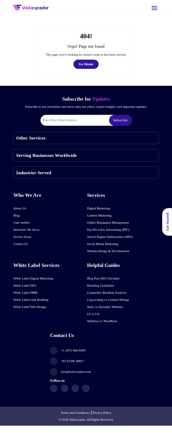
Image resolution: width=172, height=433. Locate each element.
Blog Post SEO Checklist (103, 278)
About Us (19, 208)
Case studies (21, 222)
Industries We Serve (26, 229)
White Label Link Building (30, 299)
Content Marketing (99, 215)
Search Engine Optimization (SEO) (110, 236)
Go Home (86, 64)
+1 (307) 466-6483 (73, 350)
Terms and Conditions (75, 412)
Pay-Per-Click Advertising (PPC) (108, 229)
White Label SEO (24, 285)
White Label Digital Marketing (33, 278)
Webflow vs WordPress (102, 321)
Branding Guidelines (100, 285)
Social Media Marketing (102, 244)
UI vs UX (93, 314)
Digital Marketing (98, 208)
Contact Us (20, 244)
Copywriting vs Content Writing (108, 299)
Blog (16, 215)
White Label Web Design (29, 307)
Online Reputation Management (108, 222)
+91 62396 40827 (72, 361)
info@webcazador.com (76, 371)
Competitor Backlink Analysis (106, 292)
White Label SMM (25, 292)
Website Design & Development (108, 251)
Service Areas (22, 236)
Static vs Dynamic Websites (105, 307)
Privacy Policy (102, 412)
